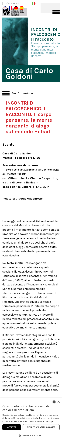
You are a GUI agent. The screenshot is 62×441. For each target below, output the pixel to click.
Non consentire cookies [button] (41, 427)
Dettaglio (49, 421)
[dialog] (31, 419)
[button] (31, 435)
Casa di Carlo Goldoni (17, 11)
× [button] (58, 402)
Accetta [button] (11, 427)
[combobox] (54, 402)
